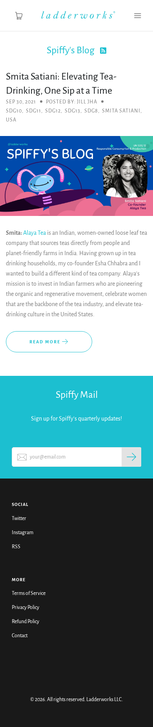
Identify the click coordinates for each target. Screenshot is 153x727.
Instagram (22, 532)
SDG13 (72, 111)
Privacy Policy (25, 607)
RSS (16, 546)
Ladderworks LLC (104, 699)
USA (11, 120)
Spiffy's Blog (71, 50)
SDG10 (14, 111)
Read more (45, 341)
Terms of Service (29, 593)
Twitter (19, 518)
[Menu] (137, 15)
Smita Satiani (121, 111)
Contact (19, 635)
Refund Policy (25, 621)
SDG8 (91, 111)
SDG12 (53, 111)
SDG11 (33, 111)
